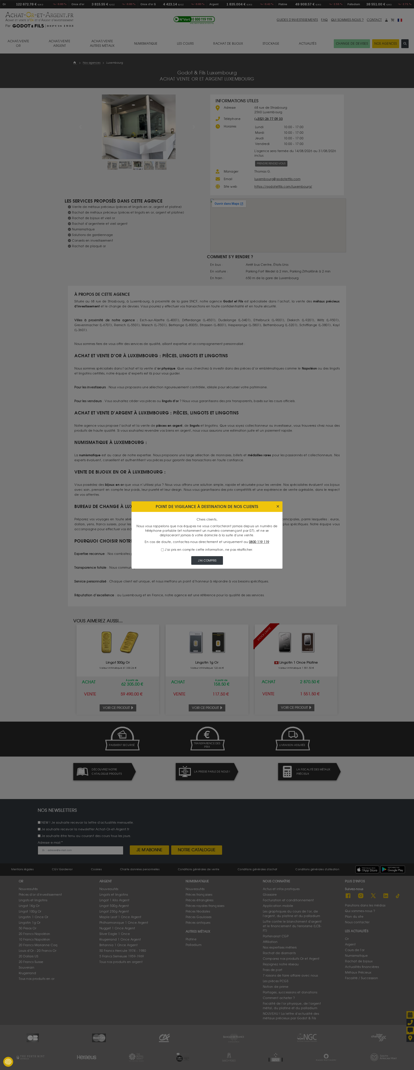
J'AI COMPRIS (207, 560)
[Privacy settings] (8, 1062)
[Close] (277, 507)
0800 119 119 (259, 542)
